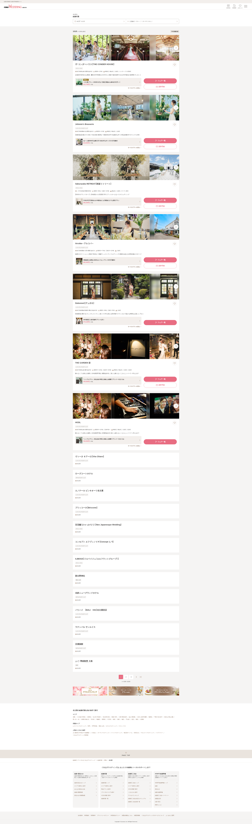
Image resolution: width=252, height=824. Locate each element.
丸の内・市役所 (97, 717)
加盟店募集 (137, 815)
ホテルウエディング (111, 726)
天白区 (92, 719)
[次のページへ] (136, 677)
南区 (123, 719)
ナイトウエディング (116, 732)
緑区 (114, 719)
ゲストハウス (122, 726)
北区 (133, 719)
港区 (118, 719)
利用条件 (93, 815)
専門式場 (94, 726)
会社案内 (80, 815)
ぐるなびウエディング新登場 (80, 735)
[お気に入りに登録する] (174, 64)
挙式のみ (136, 732)
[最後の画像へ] (176, 47)
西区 (137, 719)
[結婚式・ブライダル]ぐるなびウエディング (84, 760)
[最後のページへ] (140, 677)
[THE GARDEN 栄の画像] (126, 346)
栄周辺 (89, 717)
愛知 (105, 760)
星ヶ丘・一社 (76, 719)
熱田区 (150, 717)
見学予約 (161, 87)
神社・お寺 (101, 726)
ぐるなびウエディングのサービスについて (153, 815)
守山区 (128, 719)
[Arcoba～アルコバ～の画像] (126, 227)
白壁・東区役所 (123, 717)
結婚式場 (99, 760)
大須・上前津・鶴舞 (142, 717)
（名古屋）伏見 (106, 717)
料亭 (89, 726)
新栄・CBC (114, 717)
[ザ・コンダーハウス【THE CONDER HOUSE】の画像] (126, 48)
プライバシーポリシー (103, 815)
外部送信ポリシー (115, 815)
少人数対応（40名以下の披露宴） (81, 732)
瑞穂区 (98, 719)
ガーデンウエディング (103, 732)
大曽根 (142, 719)
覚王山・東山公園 (168, 717)
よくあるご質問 (170, 815)
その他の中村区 (81, 717)
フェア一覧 (162, 81)
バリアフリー (159, 732)
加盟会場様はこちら (127, 815)
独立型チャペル (128, 732)
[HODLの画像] (126, 406)
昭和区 (104, 719)
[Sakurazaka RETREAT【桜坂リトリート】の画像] (126, 167)
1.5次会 (94, 732)
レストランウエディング (79, 726)
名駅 (74, 717)
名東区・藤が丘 (85, 719)
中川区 (109, 719)
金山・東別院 (132, 717)
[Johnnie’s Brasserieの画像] (126, 107)
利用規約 (86, 815)
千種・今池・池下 (158, 717)
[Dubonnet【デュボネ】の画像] (126, 286)
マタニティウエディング (147, 732)
